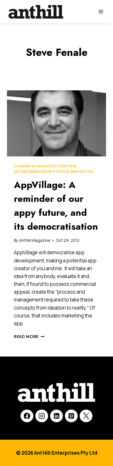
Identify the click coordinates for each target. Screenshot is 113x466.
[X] (86, 416)
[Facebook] (27, 416)
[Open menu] (100, 11)
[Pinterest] (71, 416)
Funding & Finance (33, 166)
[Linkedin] (56, 416)
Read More (29, 336)
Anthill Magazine (34, 240)
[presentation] (56, 123)
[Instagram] (41, 416)
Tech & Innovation (74, 171)
